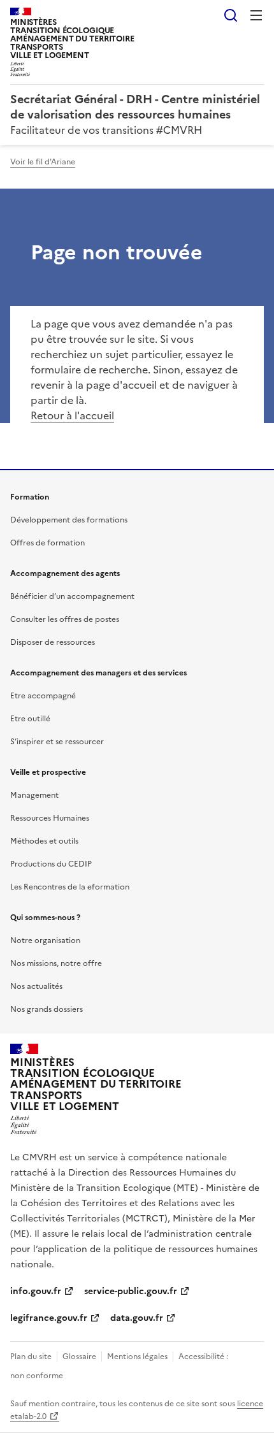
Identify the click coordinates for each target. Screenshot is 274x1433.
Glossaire (79, 1356)
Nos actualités (36, 986)
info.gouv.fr (35, 1291)
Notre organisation (45, 940)
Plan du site (31, 1356)
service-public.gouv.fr (130, 1291)
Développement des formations (68, 520)
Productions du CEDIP (51, 864)
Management (34, 795)
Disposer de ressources (52, 642)
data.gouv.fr (136, 1318)
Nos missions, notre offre (56, 963)
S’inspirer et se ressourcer (57, 741)
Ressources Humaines (49, 818)
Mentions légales (137, 1356)
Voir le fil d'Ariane (42, 162)
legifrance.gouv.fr (48, 1318)
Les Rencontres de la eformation (69, 887)
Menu (256, 15)
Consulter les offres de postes (64, 619)
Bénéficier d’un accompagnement (72, 596)
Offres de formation (47, 543)
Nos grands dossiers (46, 1009)
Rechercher (230, 15)
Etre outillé (30, 718)
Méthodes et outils (44, 841)
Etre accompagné (43, 696)
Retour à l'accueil (72, 415)
